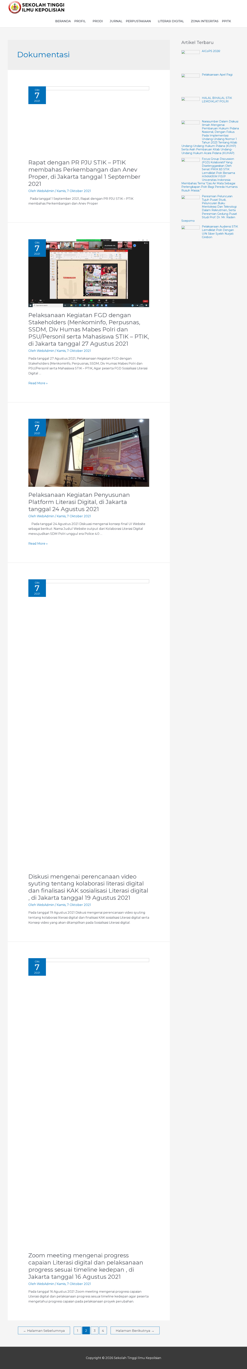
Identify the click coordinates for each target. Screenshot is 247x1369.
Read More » (38, 383)
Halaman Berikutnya (135, 1331)
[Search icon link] (236, 21)
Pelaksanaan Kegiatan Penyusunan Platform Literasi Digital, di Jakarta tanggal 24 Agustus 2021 (79, 502)
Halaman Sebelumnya (44, 1331)
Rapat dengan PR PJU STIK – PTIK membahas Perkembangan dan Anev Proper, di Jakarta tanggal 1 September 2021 (84, 173)
